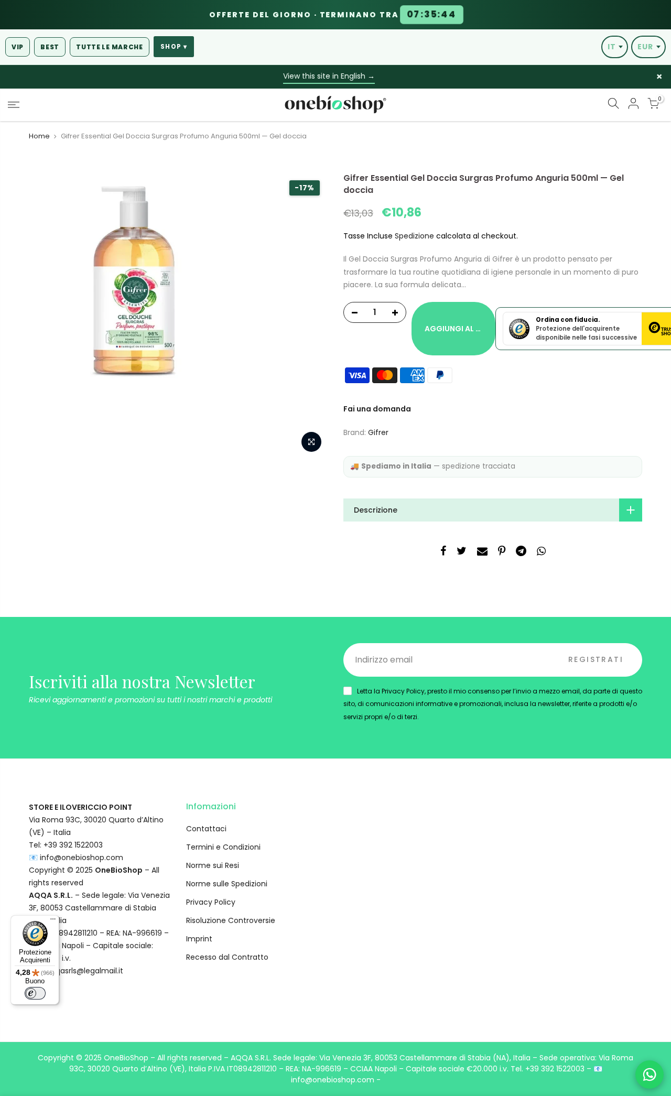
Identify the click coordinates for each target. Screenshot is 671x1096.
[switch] (35, 993)
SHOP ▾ (173, 46)
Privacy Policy (210, 902)
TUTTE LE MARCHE (109, 46)
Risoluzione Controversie (230, 920)
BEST (49, 46)
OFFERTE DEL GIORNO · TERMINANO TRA (333, 14)
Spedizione (414, 236)
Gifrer (378, 432)
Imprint (199, 939)
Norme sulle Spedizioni (226, 883)
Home (39, 136)
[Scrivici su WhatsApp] (649, 1074)
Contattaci (206, 828)
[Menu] (53, 921)
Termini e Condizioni (223, 847)
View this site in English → (329, 76)
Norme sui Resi (212, 865)
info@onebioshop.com (81, 857)
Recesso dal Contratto (227, 957)
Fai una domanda (377, 409)
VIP (18, 46)
